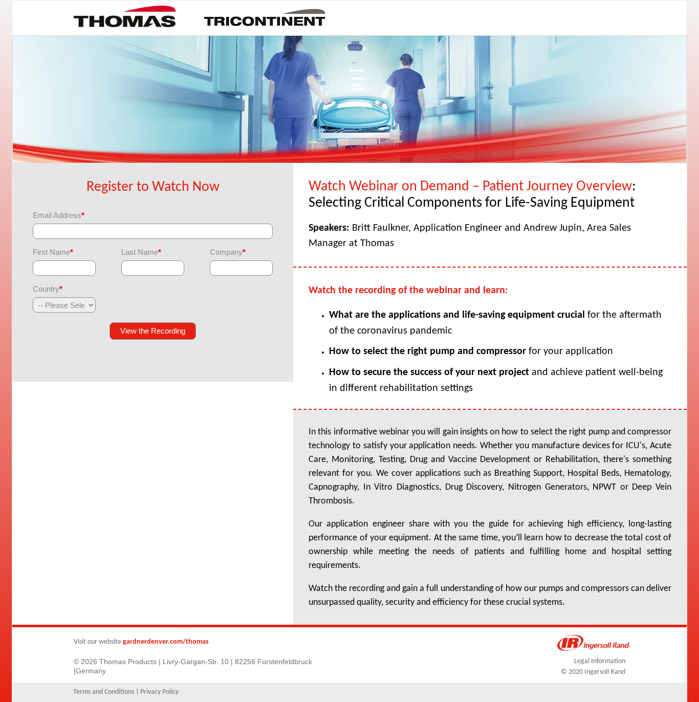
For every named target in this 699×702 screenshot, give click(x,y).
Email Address (58, 215)
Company (228, 252)
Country (47, 288)
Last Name (141, 252)
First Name (53, 252)
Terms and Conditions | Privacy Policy (126, 692)
